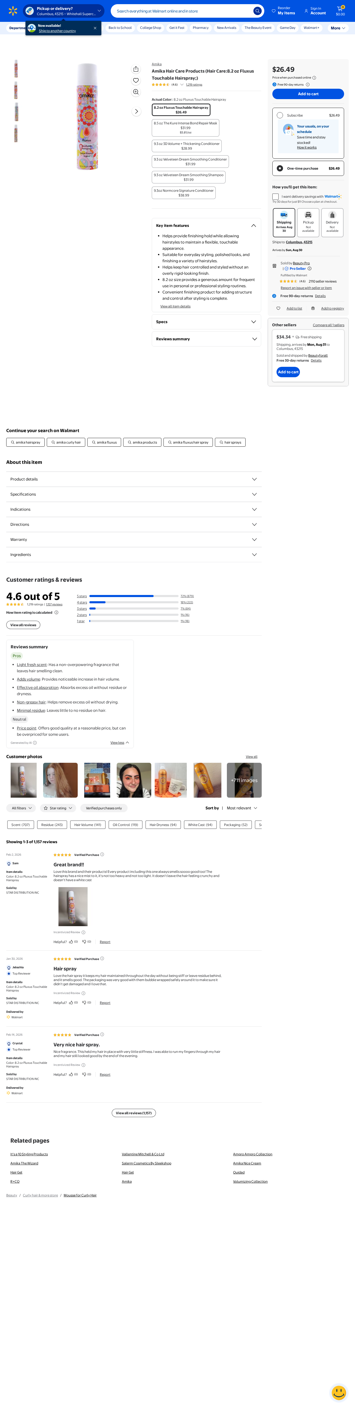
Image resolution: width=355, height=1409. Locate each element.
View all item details (175, 306)
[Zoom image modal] (136, 92)
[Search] (257, 11)
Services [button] (52, 28)
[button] (283, 11)
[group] (177, 84)
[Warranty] (254, 539)
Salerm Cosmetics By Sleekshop (146, 1163)
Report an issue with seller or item (306, 288)
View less (117, 742)
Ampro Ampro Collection (252, 1154)
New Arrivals (226, 27)
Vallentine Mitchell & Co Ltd (143, 1154)
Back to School (120, 27)
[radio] (181, 110)
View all (252, 756)
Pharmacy (201, 27)
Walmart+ (311, 27)
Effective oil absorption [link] (37, 687)
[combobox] (187, 11)
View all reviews (23, 625)
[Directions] (254, 524)
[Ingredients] (254, 554)
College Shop (150, 27)
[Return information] (307, 84)
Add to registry (332, 308)
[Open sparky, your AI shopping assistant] (339, 1393)
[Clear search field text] (245, 11)
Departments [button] (20, 28)
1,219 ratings (194, 84)
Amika (157, 64)
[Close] (96, 28)
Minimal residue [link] (31, 710)
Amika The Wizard (24, 1163)
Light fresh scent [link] (32, 664)
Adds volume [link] (28, 679)
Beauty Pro (301, 263)
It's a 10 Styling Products (29, 1154)
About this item (24, 462)
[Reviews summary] (182, 84)
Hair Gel (16, 1172)
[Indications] (254, 509)
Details (320, 296)
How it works (307, 147)
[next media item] (136, 111)
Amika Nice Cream (247, 1163)
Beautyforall (318, 355)
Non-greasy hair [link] (31, 702)
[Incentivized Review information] (83, 932)
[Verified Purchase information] (102, 854)
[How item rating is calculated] (56, 612)
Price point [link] (26, 728)
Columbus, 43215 (299, 242)
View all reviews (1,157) (134, 1113)
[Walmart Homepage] (13, 11)
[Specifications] (254, 494)
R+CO (14, 1181)
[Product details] (254, 479)
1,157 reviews (54, 604)
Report (105, 942)
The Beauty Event (258, 27)
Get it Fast (177, 27)
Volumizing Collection (250, 1181)
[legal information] (314, 78)
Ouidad (239, 1172)
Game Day (287, 27)
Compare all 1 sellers (328, 325)
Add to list (294, 308)
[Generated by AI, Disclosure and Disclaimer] (35, 743)
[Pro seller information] (309, 268)
